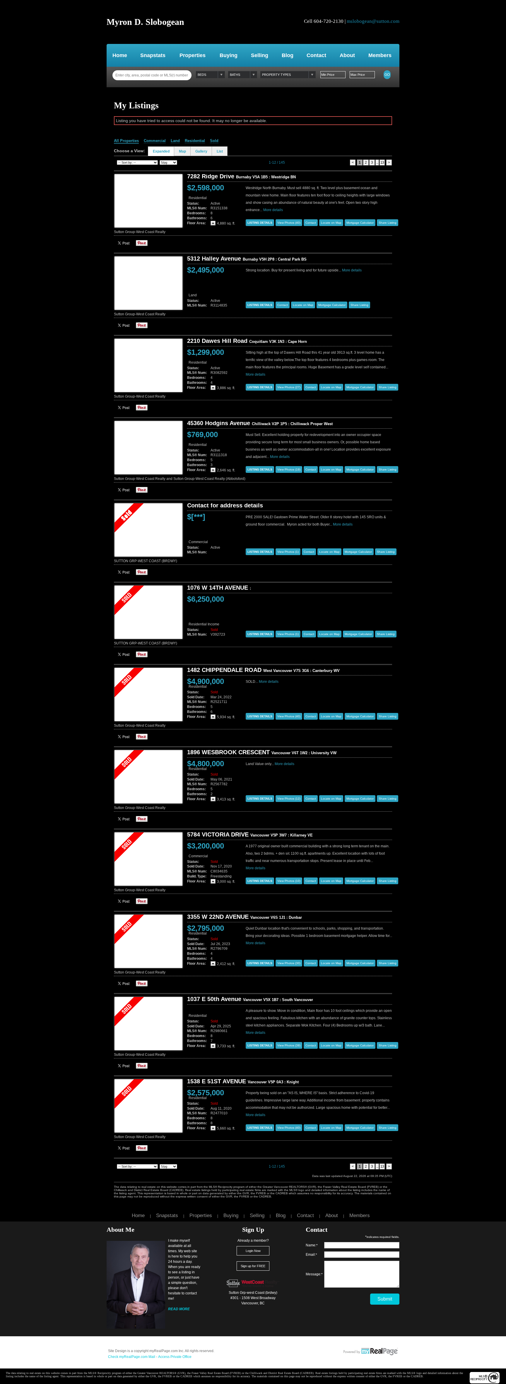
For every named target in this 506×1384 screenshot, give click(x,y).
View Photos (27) (288, 387)
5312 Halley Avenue (247, 258)
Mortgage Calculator (360, 222)
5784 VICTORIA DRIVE (250, 834)
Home (119, 55)
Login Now (253, 1251)
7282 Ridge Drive (241, 176)
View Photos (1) (288, 551)
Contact (316, 55)
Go (387, 75)
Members (380, 55)
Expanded (161, 151)
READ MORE (179, 1309)
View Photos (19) (288, 469)
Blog (287, 55)
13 (382, 162)
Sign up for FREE (253, 1266)
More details (273, 210)
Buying (228, 55)
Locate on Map (331, 222)
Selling (259, 55)
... (377, 162)
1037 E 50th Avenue (250, 999)
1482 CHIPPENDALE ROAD (263, 670)
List (220, 151)
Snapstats (152, 55)
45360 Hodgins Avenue (260, 423)
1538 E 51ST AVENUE (243, 1081)
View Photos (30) (288, 963)
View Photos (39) (288, 1045)
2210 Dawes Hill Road (247, 341)
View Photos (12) (288, 798)
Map (182, 151)
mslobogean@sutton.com (373, 21)
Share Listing (387, 222)
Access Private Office (175, 1357)
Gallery (201, 151)
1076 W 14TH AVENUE (219, 587)
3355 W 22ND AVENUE (244, 916)
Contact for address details (225, 505)
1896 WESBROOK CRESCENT (261, 752)
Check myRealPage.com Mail (131, 1357)
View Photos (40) (288, 222)
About (347, 55)
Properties (193, 55)
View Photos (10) (288, 880)
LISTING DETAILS (259, 222)
